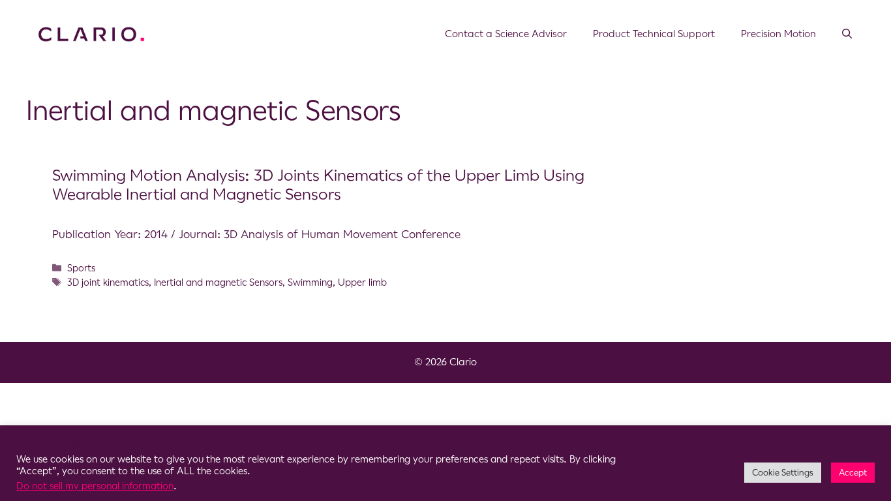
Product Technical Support (654, 33)
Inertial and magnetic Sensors (218, 282)
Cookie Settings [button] (782, 473)
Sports (81, 268)
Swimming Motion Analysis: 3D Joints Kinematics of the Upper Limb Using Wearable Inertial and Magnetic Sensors (318, 185)
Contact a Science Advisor (506, 33)
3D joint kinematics (108, 282)
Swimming (310, 282)
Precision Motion (778, 33)
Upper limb (362, 282)
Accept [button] (853, 473)
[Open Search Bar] (847, 33)
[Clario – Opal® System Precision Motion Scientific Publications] (91, 33)
